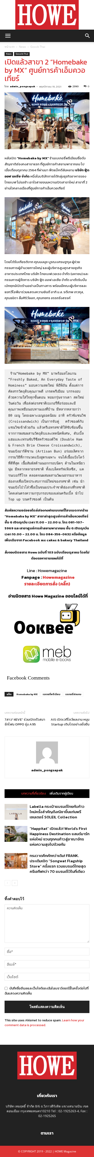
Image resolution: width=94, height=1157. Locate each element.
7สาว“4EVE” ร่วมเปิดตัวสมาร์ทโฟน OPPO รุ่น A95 (25, 722)
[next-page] (15, 883)
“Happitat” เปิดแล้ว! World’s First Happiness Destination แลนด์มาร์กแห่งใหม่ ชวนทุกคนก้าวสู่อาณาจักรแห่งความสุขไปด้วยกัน (59, 836)
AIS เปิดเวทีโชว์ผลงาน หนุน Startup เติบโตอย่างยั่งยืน (70, 722)
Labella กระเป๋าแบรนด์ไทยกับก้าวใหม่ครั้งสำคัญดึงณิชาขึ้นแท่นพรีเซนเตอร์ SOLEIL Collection (57, 811)
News (22, 47)
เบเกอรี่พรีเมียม (51, 694)
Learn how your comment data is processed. (44, 1023)
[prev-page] (7, 883)
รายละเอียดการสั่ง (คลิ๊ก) (47, 584)
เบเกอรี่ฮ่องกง (73, 694)
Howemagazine (59, 577)
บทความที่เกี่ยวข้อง (33, 793)
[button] (7, 36)
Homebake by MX (27, 694)
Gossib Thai (37, 47)
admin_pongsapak (22, 86)
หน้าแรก (10, 47)
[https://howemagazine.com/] (47, 15)
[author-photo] (47, 763)
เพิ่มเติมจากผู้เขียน (61, 793)
